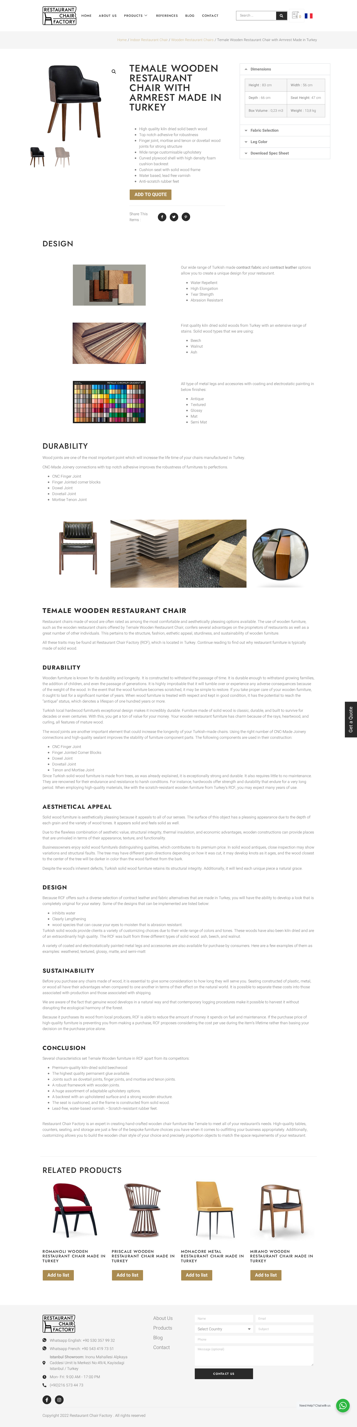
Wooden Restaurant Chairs (192, 40)
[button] (114, 71)
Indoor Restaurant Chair (149, 40)
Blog (190, 15)
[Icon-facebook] (46, 1399)
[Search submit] (281, 16)
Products (133, 15)
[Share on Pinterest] (186, 217)
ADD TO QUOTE (151, 194)
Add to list (58, 1275)
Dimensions (261, 69)
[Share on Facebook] (162, 217)
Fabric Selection (265, 130)
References (167, 15)
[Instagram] (59, 1399)
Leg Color (259, 142)
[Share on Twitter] (174, 217)
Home (86, 15)
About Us (108, 15)
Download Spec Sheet (270, 153)
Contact (210, 15)
